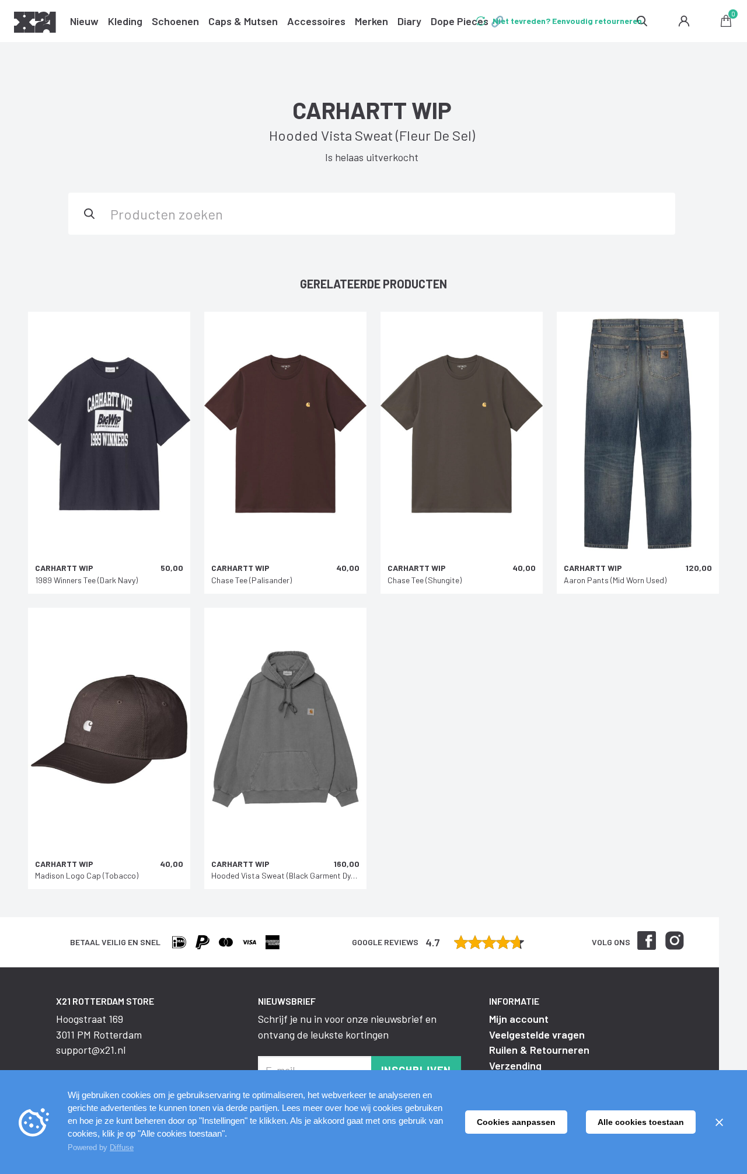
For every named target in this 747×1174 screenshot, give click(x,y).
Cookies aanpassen (516, 1122)
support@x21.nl (90, 1049)
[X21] (35, 24)
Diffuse (122, 1147)
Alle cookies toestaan (641, 1122)
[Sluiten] (719, 1122)
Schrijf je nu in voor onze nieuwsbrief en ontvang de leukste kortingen (347, 1026)
